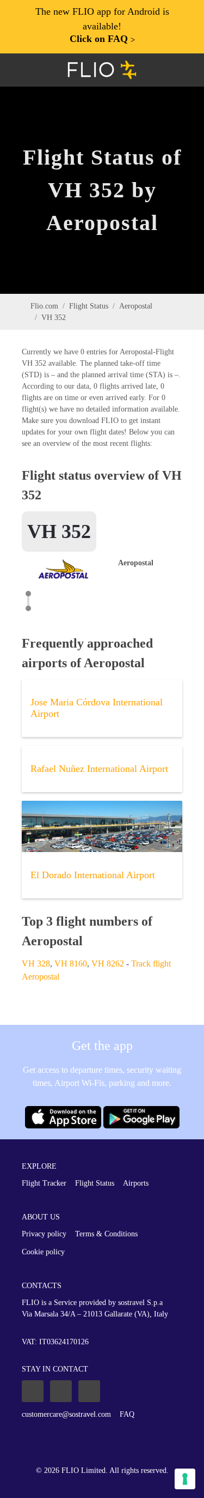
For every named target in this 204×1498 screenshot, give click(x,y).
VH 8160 (70, 963)
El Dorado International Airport (92, 874)
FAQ (127, 1414)
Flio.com (44, 306)
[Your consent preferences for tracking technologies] (185, 1479)
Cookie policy (43, 1252)
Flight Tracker (44, 1183)
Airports (136, 1183)
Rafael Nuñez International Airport (99, 768)
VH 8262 (107, 963)
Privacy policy (44, 1234)
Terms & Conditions (106, 1234)
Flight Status (88, 306)
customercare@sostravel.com (66, 1414)
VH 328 (36, 963)
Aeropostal (135, 306)
